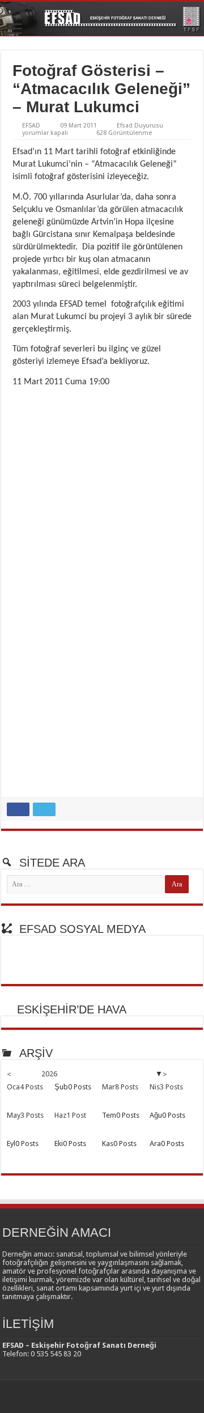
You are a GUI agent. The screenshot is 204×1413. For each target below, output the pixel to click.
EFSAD (31, 125)
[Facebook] (96, 1396)
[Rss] (86, 1396)
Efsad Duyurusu (140, 125)
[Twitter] (107, 1396)
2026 (49, 1074)
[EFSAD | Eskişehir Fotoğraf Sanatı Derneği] (102, 19)
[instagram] (118, 1396)
